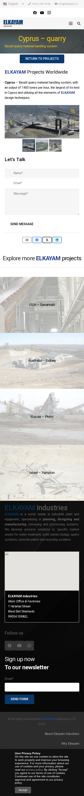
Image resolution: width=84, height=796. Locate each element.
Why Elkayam (70, 743)
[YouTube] (42, 12)
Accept (23, 790)
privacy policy (34, 769)
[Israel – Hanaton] (42, 473)
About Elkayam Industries (62, 734)
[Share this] (37, 240)
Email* (9, 679)
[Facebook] (34, 12)
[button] (13, 4)
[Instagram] (49, 12)
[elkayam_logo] (13, 23)
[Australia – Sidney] (42, 361)
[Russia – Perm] (42, 417)
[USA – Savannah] (42, 305)
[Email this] (27, 240)
